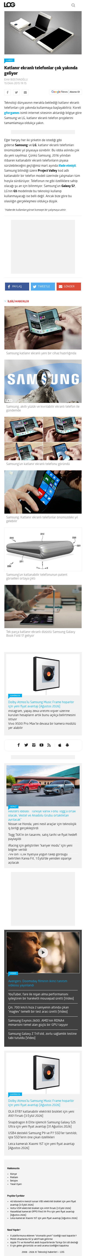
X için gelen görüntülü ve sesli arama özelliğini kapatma (39, 1246)
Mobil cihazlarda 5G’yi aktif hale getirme (31, 1239)
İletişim (14, 1181)
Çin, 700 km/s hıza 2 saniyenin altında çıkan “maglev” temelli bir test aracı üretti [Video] (38, 1009)
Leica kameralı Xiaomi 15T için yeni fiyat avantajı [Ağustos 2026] (41, 1146)
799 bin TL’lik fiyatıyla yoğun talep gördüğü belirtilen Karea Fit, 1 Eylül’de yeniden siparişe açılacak (39, 858)
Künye (13, 1174)
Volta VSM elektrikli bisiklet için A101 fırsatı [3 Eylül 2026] (40, 1208)
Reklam (14, 1177)
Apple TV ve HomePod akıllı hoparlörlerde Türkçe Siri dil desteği (44, 1242)
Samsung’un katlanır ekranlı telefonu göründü (38, 464)
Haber (9, 60)
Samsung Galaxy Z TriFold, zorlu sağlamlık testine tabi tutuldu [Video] (42, 1036)
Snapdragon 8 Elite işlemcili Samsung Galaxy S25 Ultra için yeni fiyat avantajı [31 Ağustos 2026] (42, 1124)
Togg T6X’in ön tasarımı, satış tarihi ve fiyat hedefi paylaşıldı (42, 837)
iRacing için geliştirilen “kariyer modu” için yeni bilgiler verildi (40, 848)
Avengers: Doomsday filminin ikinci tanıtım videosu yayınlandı (37, 983)
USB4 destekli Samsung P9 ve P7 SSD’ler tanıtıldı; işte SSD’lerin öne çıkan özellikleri (42, 1135)
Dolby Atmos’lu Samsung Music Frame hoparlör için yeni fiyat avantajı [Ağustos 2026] (41, 704)
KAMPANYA (15, 696)
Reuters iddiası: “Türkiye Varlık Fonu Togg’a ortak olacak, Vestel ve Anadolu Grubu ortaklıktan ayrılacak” (42, 815)
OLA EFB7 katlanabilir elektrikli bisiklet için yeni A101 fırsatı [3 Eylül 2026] (41, 1114)
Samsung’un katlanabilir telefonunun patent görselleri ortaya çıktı (36, 576)
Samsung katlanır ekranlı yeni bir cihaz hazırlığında (41, 353)
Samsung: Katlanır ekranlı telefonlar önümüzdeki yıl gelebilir (42, 519)
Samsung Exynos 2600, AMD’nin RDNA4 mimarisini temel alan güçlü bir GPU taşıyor (38, 1023)
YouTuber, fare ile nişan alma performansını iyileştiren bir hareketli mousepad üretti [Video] (41, 996)
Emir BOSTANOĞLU (16, 79)
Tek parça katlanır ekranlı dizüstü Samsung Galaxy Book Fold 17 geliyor (40, 633)
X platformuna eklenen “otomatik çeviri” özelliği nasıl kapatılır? (43, 1236)
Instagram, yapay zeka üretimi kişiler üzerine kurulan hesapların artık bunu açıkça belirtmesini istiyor (42, 715)
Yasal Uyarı (16, 1184)
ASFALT (13, 807)
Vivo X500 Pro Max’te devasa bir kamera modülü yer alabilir (42, 726)
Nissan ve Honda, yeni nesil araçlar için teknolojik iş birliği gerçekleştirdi (42, 826)
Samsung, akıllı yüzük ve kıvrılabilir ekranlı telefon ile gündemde (42, 408)
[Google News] (65, 92)
